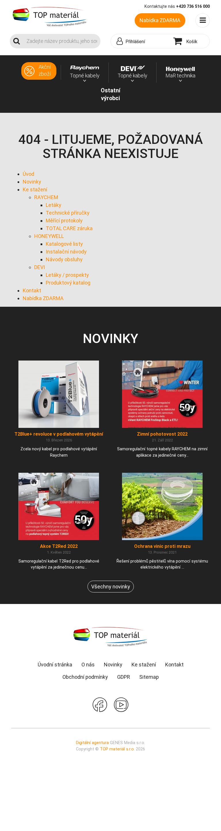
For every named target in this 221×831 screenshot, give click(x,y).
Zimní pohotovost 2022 (162, 434)
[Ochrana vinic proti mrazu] (162, 506)
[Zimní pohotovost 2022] (162, 394)
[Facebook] (100, 704)
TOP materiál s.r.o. (117, 749)
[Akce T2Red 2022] (58, 506)
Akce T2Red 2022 (59, 546)
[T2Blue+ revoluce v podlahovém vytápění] (58, 394)
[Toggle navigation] (202, 20)
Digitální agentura (92, 742)
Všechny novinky (110, 587)
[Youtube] (121, 704)
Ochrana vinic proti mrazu (162, 546)
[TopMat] (110, 636)
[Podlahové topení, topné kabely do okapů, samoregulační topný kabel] (49, 16)
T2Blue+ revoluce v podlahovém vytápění (58, 434)
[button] (140, 41)
